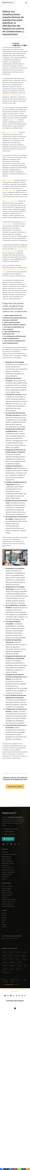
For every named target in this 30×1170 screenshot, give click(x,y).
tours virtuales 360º (11, 201)
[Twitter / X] (7, 844)
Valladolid (5, 969)
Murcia (4, 958)
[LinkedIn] (11, 844)
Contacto (4, 926)
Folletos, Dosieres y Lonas (8, 901)
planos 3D (15, 120)
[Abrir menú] (26, 2)
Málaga (10, 955)
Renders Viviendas (6, 895)
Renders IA (4, 897)
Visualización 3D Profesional (9, 854)
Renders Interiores (6, 858)
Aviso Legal (4, 979)
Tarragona (24, 958)
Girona (17, 958)
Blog (3, 922)
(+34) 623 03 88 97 (9, 831)
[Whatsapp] (21, 45)
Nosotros (4, 917)
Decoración (15, 991)
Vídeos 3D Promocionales (8, 872)
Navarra (19, 965)
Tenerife (19, 962)
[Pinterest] (19, 45)
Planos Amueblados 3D (7, 904)
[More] (26, 45)
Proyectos (4, 913)
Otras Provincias (6, 972)
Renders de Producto (7, 886)
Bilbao (4, 271)
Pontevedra (12, 965)
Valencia (17, 269)
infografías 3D (9, 180)
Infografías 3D (5, 865)
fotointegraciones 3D (9, 190)
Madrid (4, 269)
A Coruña (11, 958)
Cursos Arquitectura (20, 989)
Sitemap (13, 981)
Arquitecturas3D (8, 989)
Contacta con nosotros (15, 786)
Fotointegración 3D (7, 874)
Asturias (5, 965)
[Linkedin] (17, 45)
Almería (12, 969)
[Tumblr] (25, 45)
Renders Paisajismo (7, 888)
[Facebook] (13, 45)
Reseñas (4, 924)
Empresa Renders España (8, 906)
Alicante (16, 955)
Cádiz (25, 965)
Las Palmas (12, 962)
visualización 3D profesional (11, 95)
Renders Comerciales (7, 892)
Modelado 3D (5, 876)
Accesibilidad (5, 981)
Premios (4, 920)
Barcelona (11, 269)
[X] (15, 45)
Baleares (5, 962)
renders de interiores (11, 132)
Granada (18, 969)
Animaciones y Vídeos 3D (8, 870)
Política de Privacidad (15, 979)
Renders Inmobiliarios (7, 861)
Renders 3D (5, 852)
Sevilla (23, 269)
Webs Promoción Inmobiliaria (9, 899)
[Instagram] (23, 45)
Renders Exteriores (7, 856)
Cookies (24, 979)
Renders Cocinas (6, 890)
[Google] (18, 844)
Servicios (4, 915)
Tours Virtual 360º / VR (7, 867)
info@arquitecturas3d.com (11, 829)
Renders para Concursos (8, 863)
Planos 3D (4, 879)
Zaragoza (23, 955)
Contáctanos (9, 838)
